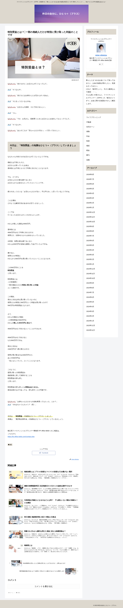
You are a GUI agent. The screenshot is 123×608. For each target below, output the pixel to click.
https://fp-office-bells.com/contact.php (21, 437)
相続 (11, 444)
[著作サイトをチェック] (100, 64)
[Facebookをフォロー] (102, 64)
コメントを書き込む (43, 586)
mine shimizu (101, 55)
